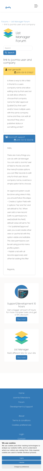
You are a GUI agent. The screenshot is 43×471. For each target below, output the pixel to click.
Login (21, 434)
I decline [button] (21, 462)
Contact (21, 438)
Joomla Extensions (21, 397)
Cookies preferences (21, 425)
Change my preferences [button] (21, 467)
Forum (21, 402)
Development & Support (21, 406)
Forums (4, 21)
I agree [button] (21, 458)
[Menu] (36, 6)
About (21, 416)
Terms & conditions (21, 420)
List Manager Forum (20, 21)
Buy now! (21, 319)
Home (21, 393)
